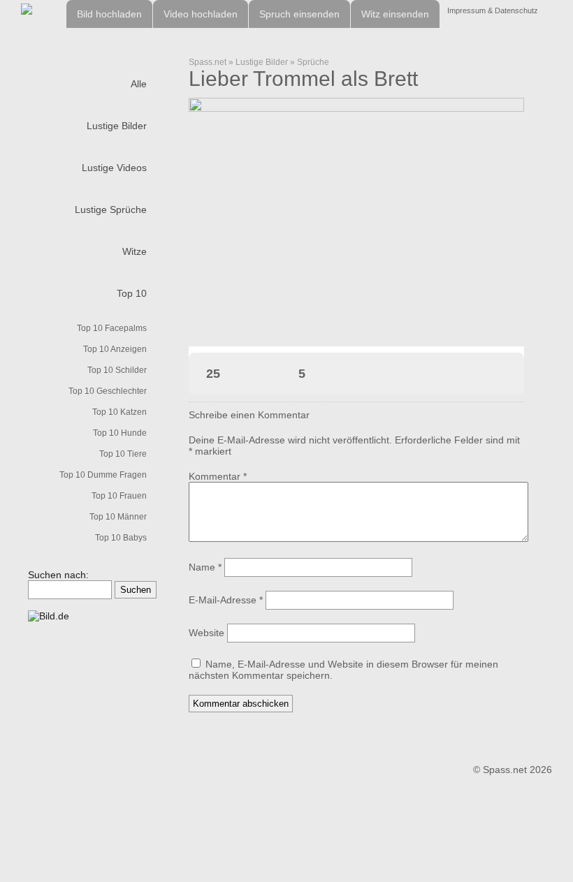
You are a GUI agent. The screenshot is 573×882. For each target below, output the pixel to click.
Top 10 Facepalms (112, 328)
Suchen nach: (58, 574)
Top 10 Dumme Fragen (103, 475)
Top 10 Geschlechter (107, 391)
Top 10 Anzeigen (115, 349)
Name (205, 567)
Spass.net (207, 62)
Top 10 (132, 293)
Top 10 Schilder (117, 370)
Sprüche (313, 62)
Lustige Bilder (117, 125)
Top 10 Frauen (119, 496)
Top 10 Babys (121, 538)
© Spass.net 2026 (512, 769)
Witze (134, 251)
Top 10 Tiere (123, 454)
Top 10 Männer (118, 517)
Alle (139, 83)
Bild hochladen (109, 14)
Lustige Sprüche (111, 209)
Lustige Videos (114, 167)
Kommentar (218, 476)
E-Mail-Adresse (226, 599)
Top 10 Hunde (120, 433)
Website (206, 632)
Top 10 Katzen (119, 412)
